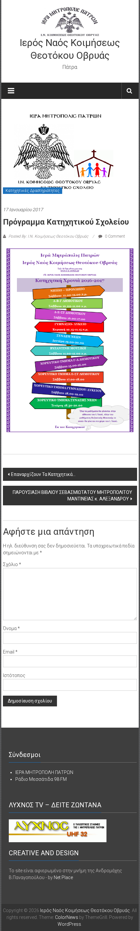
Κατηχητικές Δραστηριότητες (33, 190)
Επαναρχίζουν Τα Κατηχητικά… (43, 474)
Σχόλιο (12, 564)
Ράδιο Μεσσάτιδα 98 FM (41, 779)
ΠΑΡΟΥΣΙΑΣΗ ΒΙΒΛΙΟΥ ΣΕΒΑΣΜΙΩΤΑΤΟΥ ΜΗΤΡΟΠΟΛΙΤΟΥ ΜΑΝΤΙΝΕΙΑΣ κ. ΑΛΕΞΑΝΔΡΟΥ (72, 495)
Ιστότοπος (14, 675)
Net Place (63, 877)
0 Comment (114, 236)
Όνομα (11, 628)
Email (10, 652)
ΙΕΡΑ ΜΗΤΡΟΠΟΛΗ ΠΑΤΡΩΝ (44, 772)
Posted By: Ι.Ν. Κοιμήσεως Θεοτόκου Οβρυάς (48, 236)
